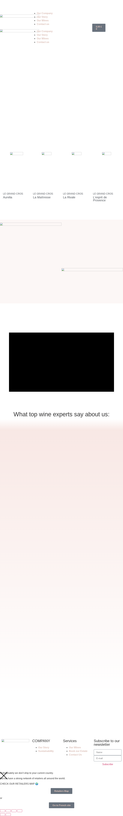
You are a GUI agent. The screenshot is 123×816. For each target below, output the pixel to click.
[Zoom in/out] (2, 810)
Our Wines (43, 20)
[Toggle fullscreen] (8, 810)
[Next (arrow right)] (8, 814)
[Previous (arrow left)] (2, 814)
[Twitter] (21, 5)
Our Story (42, 17)
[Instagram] (13, 5)
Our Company (45, 13)
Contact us (43, 24)
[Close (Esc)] (19, 810)
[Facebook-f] (5, 5)
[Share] (13, 810)
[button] (46, 28)
